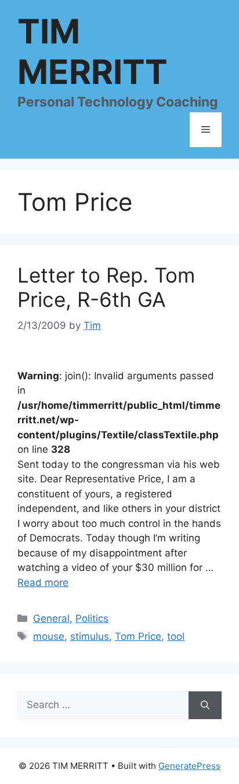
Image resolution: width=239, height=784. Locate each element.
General (51, 618)
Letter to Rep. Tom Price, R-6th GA (106, 287)
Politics (91, 618)
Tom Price (138, 636)
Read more (42, 582)
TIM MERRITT (92, 51)
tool (175, 636)
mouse (48, 636)
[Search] (205, 705)
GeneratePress (189, 765)
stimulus (89, 636)
